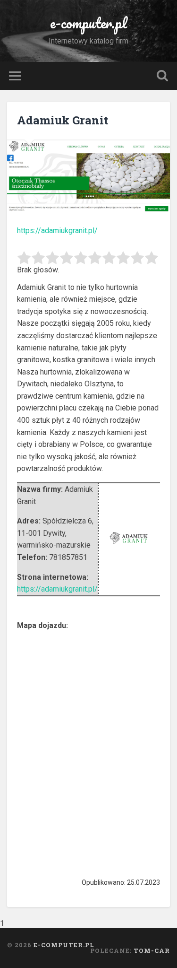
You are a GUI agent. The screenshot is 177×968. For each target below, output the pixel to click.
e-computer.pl (88, 23)
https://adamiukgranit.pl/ (57, 230)
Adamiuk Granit (62, 120)
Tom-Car (152, 950)
